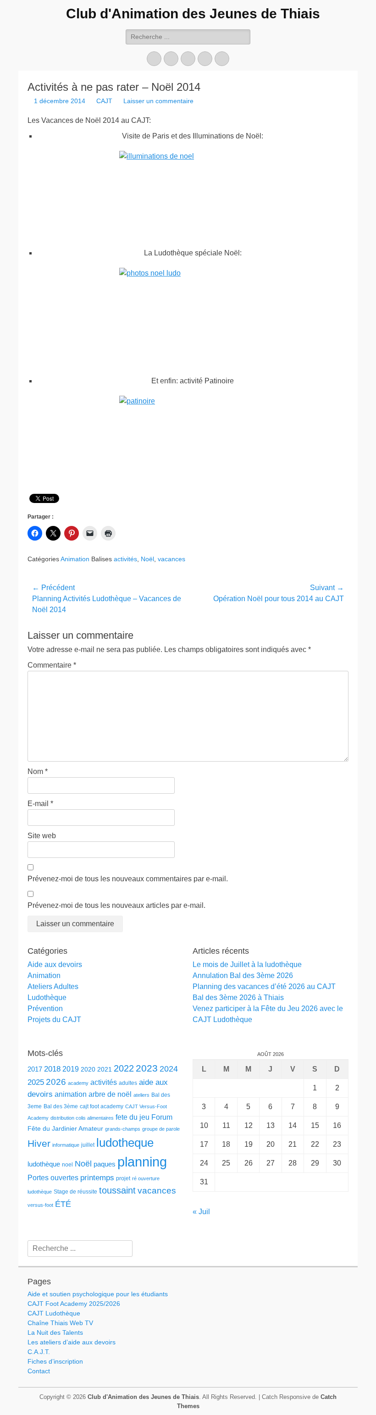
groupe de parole (161, 1129)
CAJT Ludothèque (54, 1313)
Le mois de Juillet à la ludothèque (247, 964)
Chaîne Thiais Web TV (60, 1323)
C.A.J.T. (39, 1351)
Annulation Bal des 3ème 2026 (243, 975)
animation (71, 1094)
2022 (124, 1068)
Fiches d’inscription (55, 1361)
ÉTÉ (63, 1204)
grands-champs (122, 1129)
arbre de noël (110, 1094)
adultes (128, 1083)
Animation (75, 559)
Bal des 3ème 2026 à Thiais (238, 997)
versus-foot (40, 1205)
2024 (169, 1068)
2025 (36, 1082)
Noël (147, 559)
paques (105, 1164)
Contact (39, 1371)
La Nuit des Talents (55, 1332)
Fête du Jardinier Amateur (65, 1128)
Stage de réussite (75, 1191)
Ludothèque (47, 997)
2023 (147, 1068)
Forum (161, 1117)
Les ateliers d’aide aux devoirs (72, 1342)
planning (142, 1161)
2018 (52, 1069)
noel (67, 1164)
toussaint (117, 1190)
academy (78, 1083)
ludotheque (125, 1143)
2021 (104, 1069)
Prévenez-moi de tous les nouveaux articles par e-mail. (116, 905)
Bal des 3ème (61, 1106)
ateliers (141, 1095)
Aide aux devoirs (55, 964)
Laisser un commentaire (158, 101)
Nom (38, 771)
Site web (42, 836)
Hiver (39, 1143)
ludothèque (44, 1164)
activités (125, 559)
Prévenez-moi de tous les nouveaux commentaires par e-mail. (128, 879)
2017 (35, 1069)
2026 (56, 1082)
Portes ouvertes (53, 1178)
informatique (65, 1145)
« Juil (201, 1212)
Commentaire (52, 665)
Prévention (45, 1008)
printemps (97, 1177)
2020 (88, 1069)
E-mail (40, 803)
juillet (87, 1145)
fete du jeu (132, 1117)
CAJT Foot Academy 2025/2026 (74, 1303)
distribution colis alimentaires (82, 1118)
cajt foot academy (101, 1106)
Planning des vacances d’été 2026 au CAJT (264, 986)
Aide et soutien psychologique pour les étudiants (98, 1294)
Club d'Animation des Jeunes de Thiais (193, 13)
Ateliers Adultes (53, 986)
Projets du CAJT (54, 1019)
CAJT (104, 101)
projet (123, 1178)
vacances (171, 559)
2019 (70, 1069)
